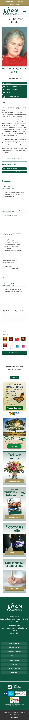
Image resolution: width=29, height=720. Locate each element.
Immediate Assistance (14, 652)
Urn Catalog (14, 673)
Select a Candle (7, 334)
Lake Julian (14, 616)
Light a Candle (10, 83)
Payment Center (14, 643)
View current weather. (15, 159)
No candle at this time (9, 348)
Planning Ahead (14, 647)
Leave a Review (14, 668)
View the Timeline (11, 168)
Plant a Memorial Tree (13, 93)
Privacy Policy (14, 717)
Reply (3, 203)
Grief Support (14, 660)
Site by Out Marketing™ (14, 716)
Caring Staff (14, 664)
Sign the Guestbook (11, 89)
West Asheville (14, 625)
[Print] (3, 102)
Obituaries (14, 656)
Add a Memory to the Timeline (14, 86)
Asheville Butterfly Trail (13, 96)
